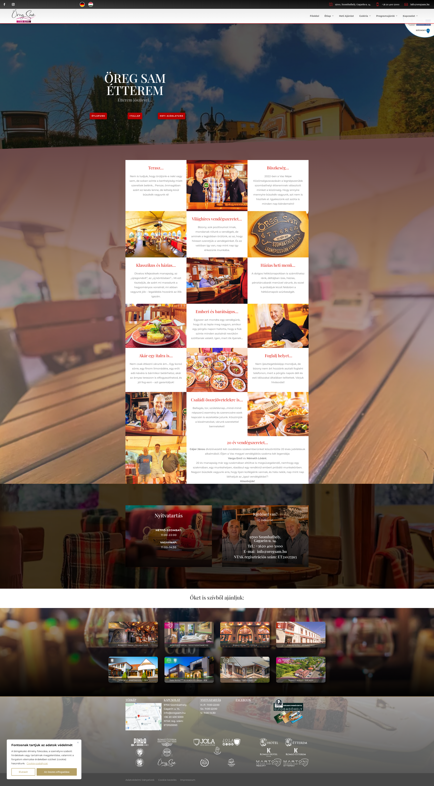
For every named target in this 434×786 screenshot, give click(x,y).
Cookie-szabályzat (37, 763)
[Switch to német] (82, 4)
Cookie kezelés (167, 780)
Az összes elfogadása (56, 771)
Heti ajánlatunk (171, 116)
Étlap (327, 15)
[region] (44, 759)
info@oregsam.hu (419, 4)
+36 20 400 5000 (390, 4)
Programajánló (385, 15)
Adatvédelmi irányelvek (139, 780)
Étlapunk (98, 116)
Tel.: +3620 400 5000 (265, 545)
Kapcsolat (409, 15)
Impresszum (187, 780)
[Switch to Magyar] (90, 4)
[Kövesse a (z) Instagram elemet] (13, 4)
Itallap (135, 116)
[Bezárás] (78, 742)
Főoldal (314, 15)
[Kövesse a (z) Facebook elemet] (4, 4)
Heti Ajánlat (346, 15)
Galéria (363, 15)
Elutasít (23, 771)
